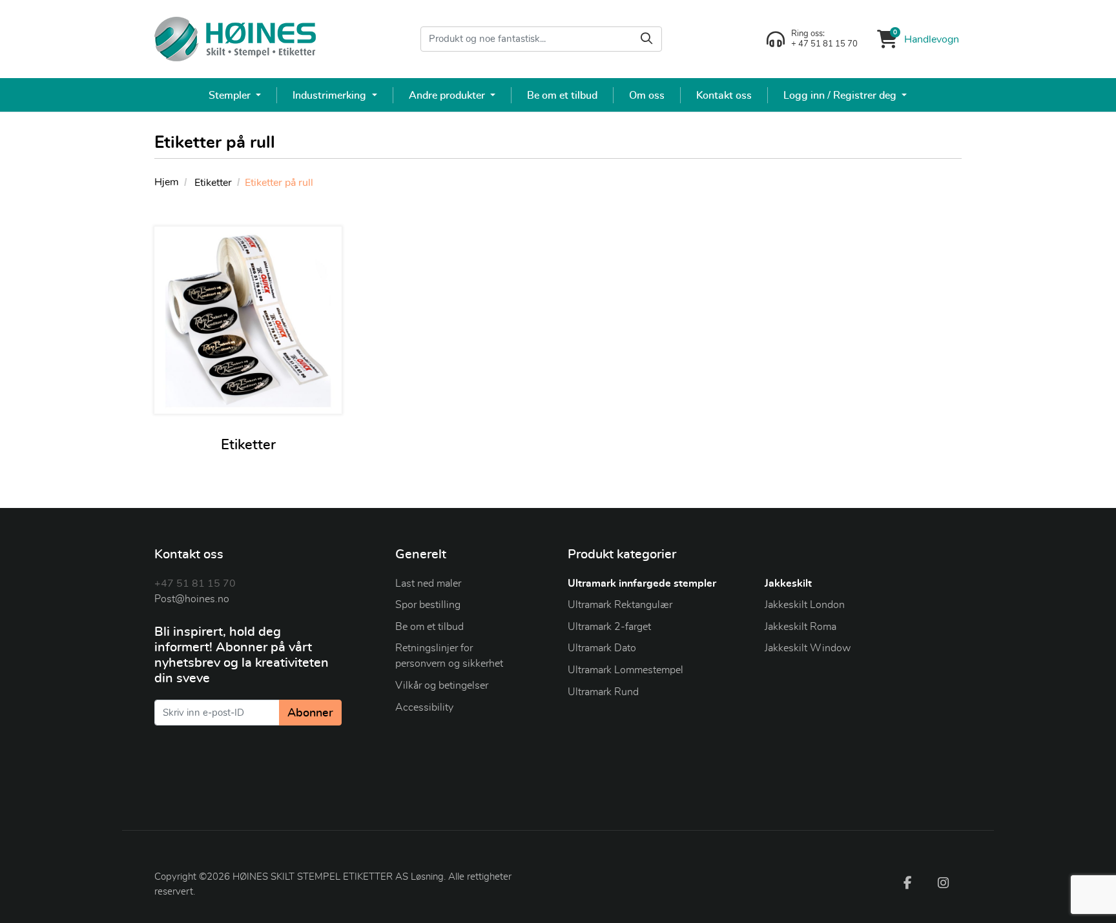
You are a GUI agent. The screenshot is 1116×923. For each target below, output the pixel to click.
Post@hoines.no (191, 599)
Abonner (310, 713)
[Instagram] (943, 882)
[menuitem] (235, 95)
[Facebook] (907, 882)
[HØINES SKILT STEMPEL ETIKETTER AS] (235, 39)
